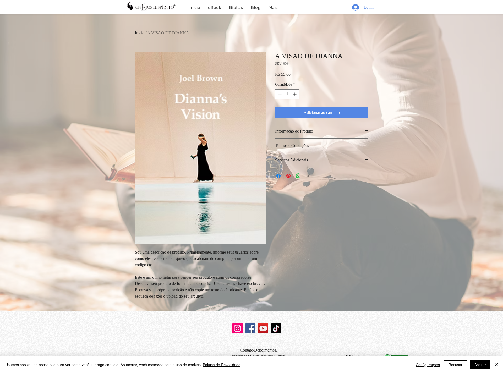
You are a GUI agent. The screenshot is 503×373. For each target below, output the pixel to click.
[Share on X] (308, 176)
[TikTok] (276, 328)
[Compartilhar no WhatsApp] (298, 176)
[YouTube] (263, 328)
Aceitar (480, 364)
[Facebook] (250, 328)
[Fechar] (497, 364)
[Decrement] (279, 94)
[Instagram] (237, 328)
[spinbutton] (287, 94)
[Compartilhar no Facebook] (278, 176)
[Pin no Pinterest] (288, 176)
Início (139, 33)
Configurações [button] (428, 364)
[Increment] (295, 94)
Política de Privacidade (221, 364)
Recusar (455, 364)
